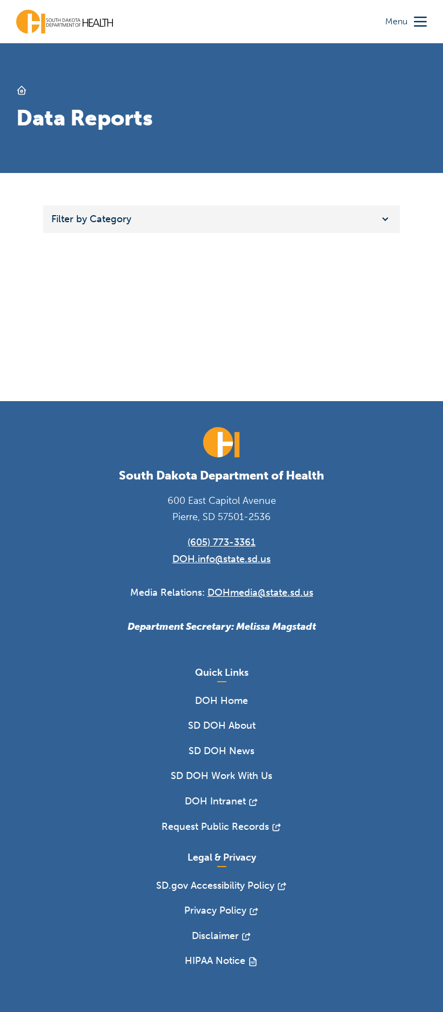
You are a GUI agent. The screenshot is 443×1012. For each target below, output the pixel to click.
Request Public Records (215, 827)
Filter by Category (91, 219)
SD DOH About (222, 725)
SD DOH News (221, 751)
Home (21, 90)
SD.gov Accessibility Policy (215, 885)
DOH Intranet (215, 801)
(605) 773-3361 (221, 542)
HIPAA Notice (215, 961)
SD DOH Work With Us (221, 776)
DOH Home (221, 701)
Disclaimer (215, 936)
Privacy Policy (215, 910)
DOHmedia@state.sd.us (260, 592)
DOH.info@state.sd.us (221, 559)
